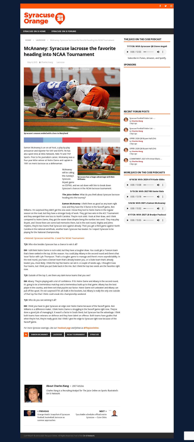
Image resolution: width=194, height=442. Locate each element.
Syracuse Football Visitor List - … (142, 118)
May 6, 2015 (32, 62)
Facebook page (64, 328)
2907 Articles (78, 386)
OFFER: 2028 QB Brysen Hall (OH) (143, 138)
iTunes (142, 58)
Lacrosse (60, 62)
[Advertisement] (124, 17)
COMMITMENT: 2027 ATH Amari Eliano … (146, 159)
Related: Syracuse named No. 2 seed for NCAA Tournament (54, 238)
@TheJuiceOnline (91, 328)
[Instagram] (171, 6)
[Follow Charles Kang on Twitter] (47, 398)
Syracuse (94, 334)
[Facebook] (160, 6)
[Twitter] (165, 6)
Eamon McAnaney (39, 334)
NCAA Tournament (76, 334)
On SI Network (88, 435)
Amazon (150, 58)
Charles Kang (47, 62)
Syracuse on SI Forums (63, 31)
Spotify (162, 58)
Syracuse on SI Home (34, 31)
